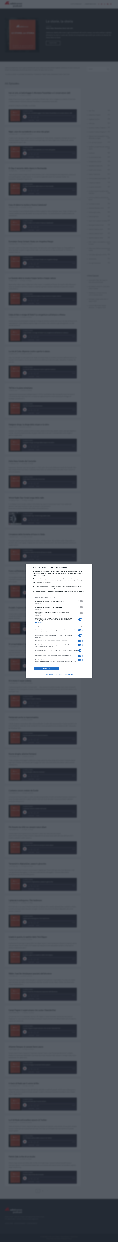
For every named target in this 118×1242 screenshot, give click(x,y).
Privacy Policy (69, 674)
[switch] (80, 601)
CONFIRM (46, 668)
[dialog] (59, 621)
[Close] (89, 567)
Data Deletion (49, 674)
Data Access (59, 674)
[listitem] (59, 597)
